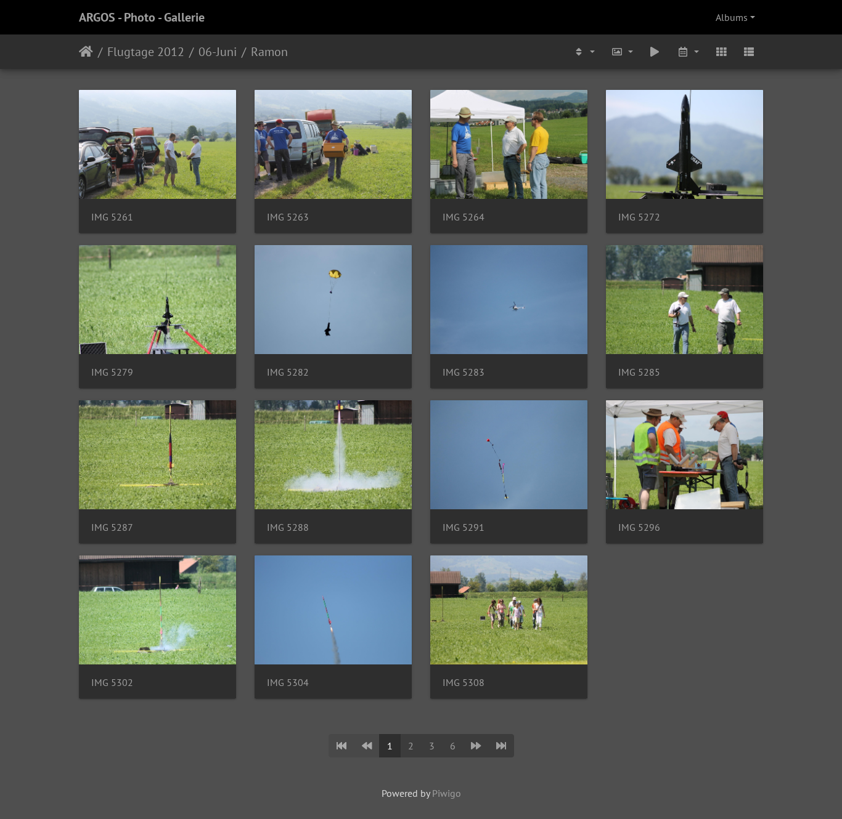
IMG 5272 (639, 217)
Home (86, 51)
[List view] (749, 51)
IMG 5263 (288, 217)
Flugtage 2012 (145, 52)
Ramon (269, 52)
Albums (732, 17)
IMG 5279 (112, 372)
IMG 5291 (463, 527)
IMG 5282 (288, 372)
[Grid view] (721, 51)
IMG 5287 (112, 527)
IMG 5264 (463, 217)
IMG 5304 (288, 682)
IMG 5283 (463, 372)
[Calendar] (688, 51)
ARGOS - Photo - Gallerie (142, 17)
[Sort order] (584, 51)
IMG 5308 (463, 682)
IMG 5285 (639, 372)
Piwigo (446, 793)
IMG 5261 (112, 217)
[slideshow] (655, 51)
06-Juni (217, 52)
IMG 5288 (288, 527)
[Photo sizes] (622, 51)
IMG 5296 (639, 527)
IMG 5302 (112, 682)
